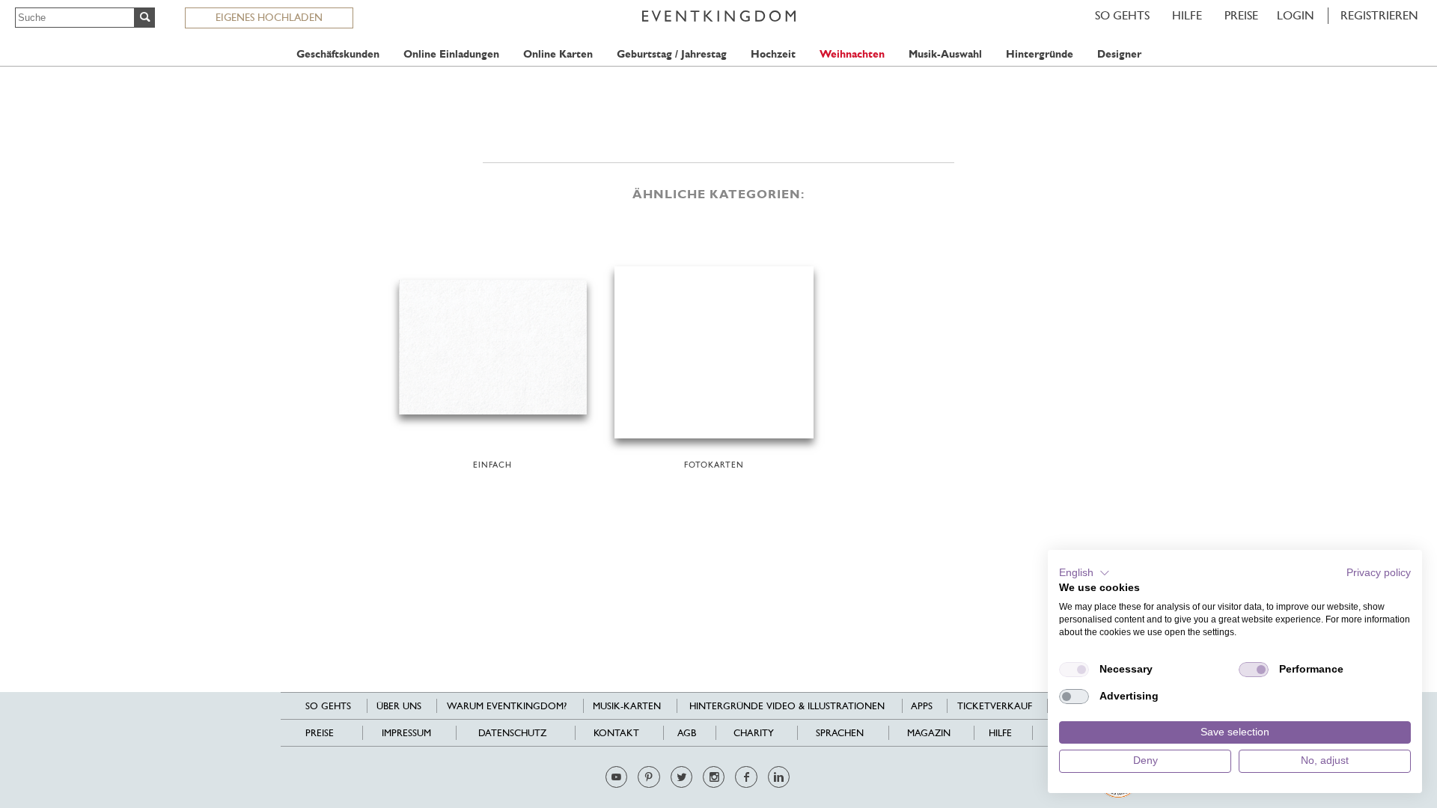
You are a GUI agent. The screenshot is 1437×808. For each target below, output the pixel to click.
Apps (922, 705)
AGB (686, 732)
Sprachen (840, 732)
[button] (1084, 573)
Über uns (398, 705)
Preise (1241, 15)
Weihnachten (852, 54)
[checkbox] (1074, 669)
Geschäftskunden (337, 54)
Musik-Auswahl (945, 54)
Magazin (929, 732)
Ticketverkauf (994, 705)
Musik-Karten (627, 705)
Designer (1119, 54)
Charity (753, 732)
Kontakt (616, 732)
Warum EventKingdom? (507, 705)
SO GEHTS (1122, 15)
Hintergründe (1039, 54)
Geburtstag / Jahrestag (672, 54)
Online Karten (558, 54)
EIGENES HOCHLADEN (269, 17)
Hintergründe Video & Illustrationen (787, 705)
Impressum (406, 732)
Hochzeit (773, 54)
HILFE (1187, 15)
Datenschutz (512, 732)
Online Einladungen (451, 54)
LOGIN (1295, 15)
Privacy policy (1378, 572)
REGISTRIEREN (1379, 15)
